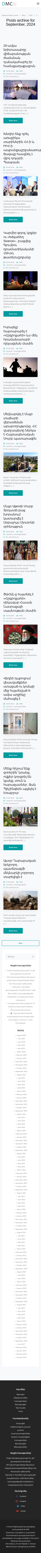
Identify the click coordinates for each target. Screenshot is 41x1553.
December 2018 (21, 1331)
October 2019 (21, 1298)
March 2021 (21, 1249)
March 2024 (21, 1131)
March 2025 (21, 1091)
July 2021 (21, 1236)
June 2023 (21, 1160)
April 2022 (21, 1206)
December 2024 (21, 1101)
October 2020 (21, 1265)
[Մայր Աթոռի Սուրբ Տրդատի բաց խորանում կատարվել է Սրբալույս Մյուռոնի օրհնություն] (20, 551)
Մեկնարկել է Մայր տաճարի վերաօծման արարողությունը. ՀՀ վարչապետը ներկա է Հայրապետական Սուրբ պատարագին (20, 426)
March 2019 (21, 1321)
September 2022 (21, 1190)
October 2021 (21, 1226)
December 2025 (21, 1061)
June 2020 (21, 1278)
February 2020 (21, 1285)
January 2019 (21, 1328)
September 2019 (21, 1301)
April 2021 (21, 1246)
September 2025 (21, 1071)
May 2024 (21, 1124)
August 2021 (21, 1232)
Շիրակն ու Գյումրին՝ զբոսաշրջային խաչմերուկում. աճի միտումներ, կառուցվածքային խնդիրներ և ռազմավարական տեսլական (21, 993)
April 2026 (21, 1048)
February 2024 (21, 1134)
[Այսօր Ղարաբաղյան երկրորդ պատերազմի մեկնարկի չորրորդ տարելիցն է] (20, 901)
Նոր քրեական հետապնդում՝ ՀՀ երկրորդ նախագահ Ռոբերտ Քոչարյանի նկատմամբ (21, 1006)
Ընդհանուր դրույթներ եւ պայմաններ (20, 1532)
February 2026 (21, 1055)
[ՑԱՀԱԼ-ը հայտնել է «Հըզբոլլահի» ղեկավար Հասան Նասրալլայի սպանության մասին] (20, 635)
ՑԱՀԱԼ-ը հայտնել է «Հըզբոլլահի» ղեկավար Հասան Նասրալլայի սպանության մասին (19, 602)
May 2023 (21, 1163)
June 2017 (21, 1344)
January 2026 (21, 1058)
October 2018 (21, 1337)
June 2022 (21, 1199)
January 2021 (21, 1255)
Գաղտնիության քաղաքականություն (20, 1535)
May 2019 (21, 1314)
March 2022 (21, 1209)
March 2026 (21, 1052)
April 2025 (21, 1088)
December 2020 (21, 1259)
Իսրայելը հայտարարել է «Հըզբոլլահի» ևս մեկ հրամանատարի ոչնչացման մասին (20, 335)
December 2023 (21, 1140)
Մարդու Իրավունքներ (20, 1437)
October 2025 (21, 1068)
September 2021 (21, 1229)
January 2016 (21, 1351)
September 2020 (21, 1269)
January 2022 (21, 1216)
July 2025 (21, 1078)
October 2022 (21, 1186)
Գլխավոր (20, 1394)
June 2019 (21, 1311)
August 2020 (21, 1272)
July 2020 (21, 1275)
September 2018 (21, 1341)
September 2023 (21, 1150)
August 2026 (21, 1035)
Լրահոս (9, 74)
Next (20, 943)
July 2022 (21, 1196)
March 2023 (21, 1170)
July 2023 (21, 1157)
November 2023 (21, 1144)
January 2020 (21, 1288)
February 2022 (21, 1213)
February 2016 (21, 1347)
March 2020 (21, 1282)
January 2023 (21, 1176)
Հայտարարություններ (20, 1433)
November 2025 (21, 1065)
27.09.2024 (10, 798)
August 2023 (21, 1153)
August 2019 (21, 1305)
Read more (13, 120)
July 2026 (21, 1038)
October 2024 (21, 1108)
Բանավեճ (20, 1423)
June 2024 (21, 1121)
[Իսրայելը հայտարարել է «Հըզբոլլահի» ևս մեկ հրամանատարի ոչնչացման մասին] (20, 368)
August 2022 (21, 1193)
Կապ (20, 1411)
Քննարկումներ (20, 1447)
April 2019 (21, 1318)
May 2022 (21, 1203)
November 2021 (21, 1222)
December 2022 (21, 1180)
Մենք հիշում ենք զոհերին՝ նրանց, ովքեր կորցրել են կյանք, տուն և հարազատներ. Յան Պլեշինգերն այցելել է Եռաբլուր (19, 781)
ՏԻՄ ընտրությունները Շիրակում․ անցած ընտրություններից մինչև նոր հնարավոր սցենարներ (21, 980)
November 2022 (21, 1183)
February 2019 (21, 1324)
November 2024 (21, 1104)
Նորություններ (20, 74)
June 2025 (21, 1081)
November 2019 (21, 1295)
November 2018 (21, 1334)
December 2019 (21, 1291)
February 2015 (21, 1354)
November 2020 (21, 1262)
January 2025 (21, 1098)
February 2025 (21, 1094)
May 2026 (21, 1045)
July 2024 (21, 1117)
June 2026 (21, 1042)
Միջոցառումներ (20, 1398)
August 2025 (21, 1075)
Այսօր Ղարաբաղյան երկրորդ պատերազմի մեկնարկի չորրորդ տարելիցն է (19, 869)
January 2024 (21, 1137)
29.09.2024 (10, 348)
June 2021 (21, 1239)
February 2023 (21, 1173)
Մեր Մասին (20, 1408)
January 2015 (21, 1357)
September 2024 (21, 1111)
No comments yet (12, 76)
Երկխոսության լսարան (21, 1427)
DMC (21, 71)
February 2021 (21, 1252)
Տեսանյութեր (20, 1404)
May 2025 (21, 1085)
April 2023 (21, 1167)
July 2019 (21, 1308)
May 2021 (21, 1242)
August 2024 (21, 1114)
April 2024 (21, 1127)
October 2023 (21, 1147)
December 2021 (21, 1219)
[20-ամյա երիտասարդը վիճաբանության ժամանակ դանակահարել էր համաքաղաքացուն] (20, 91)
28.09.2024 (10, 532)
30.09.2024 (10, 71)
